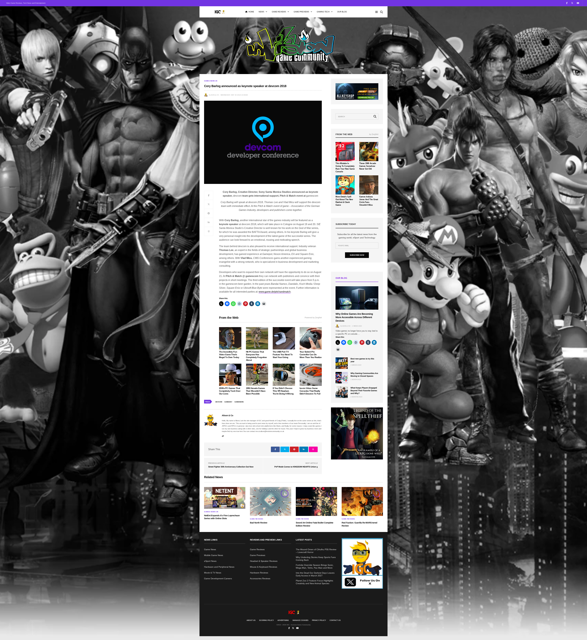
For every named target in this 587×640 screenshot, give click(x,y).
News (261, 12)
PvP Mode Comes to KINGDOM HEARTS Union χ (296, 467)
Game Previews (301, 12)
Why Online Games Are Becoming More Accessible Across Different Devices (354, 317)
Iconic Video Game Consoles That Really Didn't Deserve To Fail (310, 391)
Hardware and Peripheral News (219, 567)
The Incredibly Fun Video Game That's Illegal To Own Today (229, 354)
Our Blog (342, 12)
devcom (218, 402)
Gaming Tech (323, 12)
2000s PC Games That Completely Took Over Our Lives (229, 391)
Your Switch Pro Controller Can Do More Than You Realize (310, 354)
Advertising (283, 620)
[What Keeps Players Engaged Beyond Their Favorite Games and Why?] (342, 392)
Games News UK (210, 81)
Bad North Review (258, 522)
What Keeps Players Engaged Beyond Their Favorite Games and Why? (364, 390)
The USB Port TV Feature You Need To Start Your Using (283, 354)
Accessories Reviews (260, 578)
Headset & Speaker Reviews (263, 561)
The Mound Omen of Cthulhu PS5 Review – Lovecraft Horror (316, 550)
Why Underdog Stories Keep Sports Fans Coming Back (316, 558)
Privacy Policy (319, 620)
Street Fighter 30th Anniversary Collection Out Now (230, 467)
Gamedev (228, 402)
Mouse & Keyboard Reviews (263, 567)
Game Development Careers (218, 578)
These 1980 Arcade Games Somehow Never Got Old (367, 166)
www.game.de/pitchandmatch (275, 291)
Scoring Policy (266, 620)
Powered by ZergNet (313, 318)
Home (251, 12)
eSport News (210, 561)
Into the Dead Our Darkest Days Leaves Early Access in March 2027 (315, 574)
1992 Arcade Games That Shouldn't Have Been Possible (256, 391)
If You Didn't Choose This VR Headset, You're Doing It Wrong (283, 391)
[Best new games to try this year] (342, 363)
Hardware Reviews (259, 572)
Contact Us (335, 620)
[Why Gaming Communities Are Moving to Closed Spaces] (342, 377)
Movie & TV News (212, 572)
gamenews (239, 402)
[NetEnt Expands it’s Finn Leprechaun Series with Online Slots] (224, 498)
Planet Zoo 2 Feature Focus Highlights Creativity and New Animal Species (314, 582)
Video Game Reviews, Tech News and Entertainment (25, 3)
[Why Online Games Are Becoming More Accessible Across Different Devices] (357, 298)
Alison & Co (214, 95)
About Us (251, 620)
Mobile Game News (213, 555)
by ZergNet (373, 134)
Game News (210, 549)
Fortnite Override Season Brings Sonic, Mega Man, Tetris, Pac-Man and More (315, 566)
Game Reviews (279, 12)
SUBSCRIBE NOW (357, 255)
